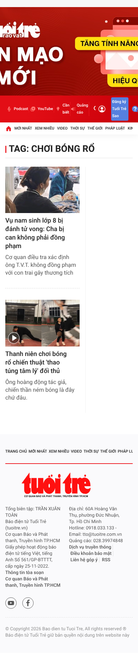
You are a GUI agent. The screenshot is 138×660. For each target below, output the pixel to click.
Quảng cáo (82, 109)
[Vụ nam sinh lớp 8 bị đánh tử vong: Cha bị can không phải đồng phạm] (42, 190)
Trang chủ (16, 451)
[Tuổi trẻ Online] (57, 485)
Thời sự (77, 128)
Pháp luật (115, 128)
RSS (106, 560)
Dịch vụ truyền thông (90, 547)
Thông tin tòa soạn (24, 572)
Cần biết (66, 109)
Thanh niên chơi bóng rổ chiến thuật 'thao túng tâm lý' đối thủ (36, 362)
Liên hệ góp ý (84, 560)
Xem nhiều (44, 128)
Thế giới (95, 128)
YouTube (45, 109)
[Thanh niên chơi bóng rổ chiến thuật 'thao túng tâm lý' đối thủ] (42, 323)
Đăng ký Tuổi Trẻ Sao (119, 108)
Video (62, 128)
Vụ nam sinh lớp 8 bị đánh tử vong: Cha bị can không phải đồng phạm (35, 233)
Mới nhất (23, 128)
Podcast (21, 109)
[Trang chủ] (8, 128)
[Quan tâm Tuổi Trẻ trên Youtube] (11, 603)
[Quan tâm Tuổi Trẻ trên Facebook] (28, 603)
